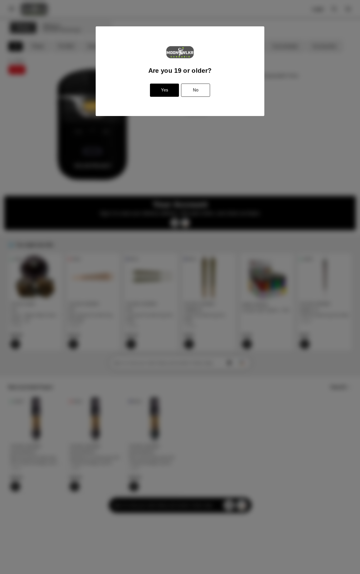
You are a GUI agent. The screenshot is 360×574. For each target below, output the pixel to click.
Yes (164, 90)
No (195, 90)
